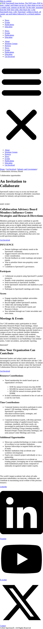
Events (7, 22)
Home (2, 169)
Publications (9, 25)
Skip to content (5, 1)
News (7, 20)
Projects (8, 46)
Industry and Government (27, 169)
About (7, 41)
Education (8, 27)
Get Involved (10, 57)
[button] (21, 103)
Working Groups (11, 44)
